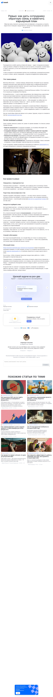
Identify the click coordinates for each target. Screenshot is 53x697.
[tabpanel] (26, 288)
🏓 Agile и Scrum (4, 453)
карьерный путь (44, 144)
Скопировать (36, 327)
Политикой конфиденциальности (20, 690)
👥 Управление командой (32, 306)
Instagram (22, 350)
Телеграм (24, 327)
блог (6, 10)
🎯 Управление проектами (6, 395)
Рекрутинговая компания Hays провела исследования (18, 247)
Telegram (29, 350)
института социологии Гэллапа (37, 199)
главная (2, 10)
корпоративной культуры (15, 115)
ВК (29, 327)
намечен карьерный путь (14, 251)
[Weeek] (4, 2)
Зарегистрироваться (26, 298)
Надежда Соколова (7, 306)
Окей (18, 693)
